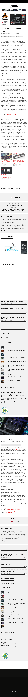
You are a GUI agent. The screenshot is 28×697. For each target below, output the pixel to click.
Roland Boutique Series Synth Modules (16, 350)
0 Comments (12, 36)
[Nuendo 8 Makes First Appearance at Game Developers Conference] (6, 170)
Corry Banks (5, 441)
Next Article (14, 207)
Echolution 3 (19, 449)
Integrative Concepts (12, 186)
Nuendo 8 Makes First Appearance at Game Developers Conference (6, 176)
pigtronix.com (8, 508)
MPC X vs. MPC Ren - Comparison (15, 354)
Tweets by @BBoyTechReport (8, 337)
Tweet (17, 521)
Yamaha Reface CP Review (14, 380)
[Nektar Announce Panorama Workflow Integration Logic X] (6, 156)
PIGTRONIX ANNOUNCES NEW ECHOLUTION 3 (13, 392)
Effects (2, 444)
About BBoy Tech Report (17, 680)
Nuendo (21, 186)
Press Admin (5, 33)
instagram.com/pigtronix (11, 511)
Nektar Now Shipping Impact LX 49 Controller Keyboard (18, 162)
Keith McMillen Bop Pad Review (12, 301)
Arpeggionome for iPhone (14, 205)
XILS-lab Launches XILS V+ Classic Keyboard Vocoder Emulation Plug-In (14, 210)
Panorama (3, 188)
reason (10, 188)
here (10, 485)
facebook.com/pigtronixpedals (13, 509)
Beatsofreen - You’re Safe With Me (15, 376)
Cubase (3, 186)
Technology (6, 36)
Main (9, 346)
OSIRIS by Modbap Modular (9, 394)
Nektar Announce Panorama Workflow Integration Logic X (5, 162)
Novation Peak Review (9, 325)
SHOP (14, 682)
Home (5, 680)
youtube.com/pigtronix (10, 512)
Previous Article (14, 203)
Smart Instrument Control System (11, 256)
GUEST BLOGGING (10, 681)
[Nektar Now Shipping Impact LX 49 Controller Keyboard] (19, 156)
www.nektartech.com (11, 114)
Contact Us (21, 681)
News (2, 36)
